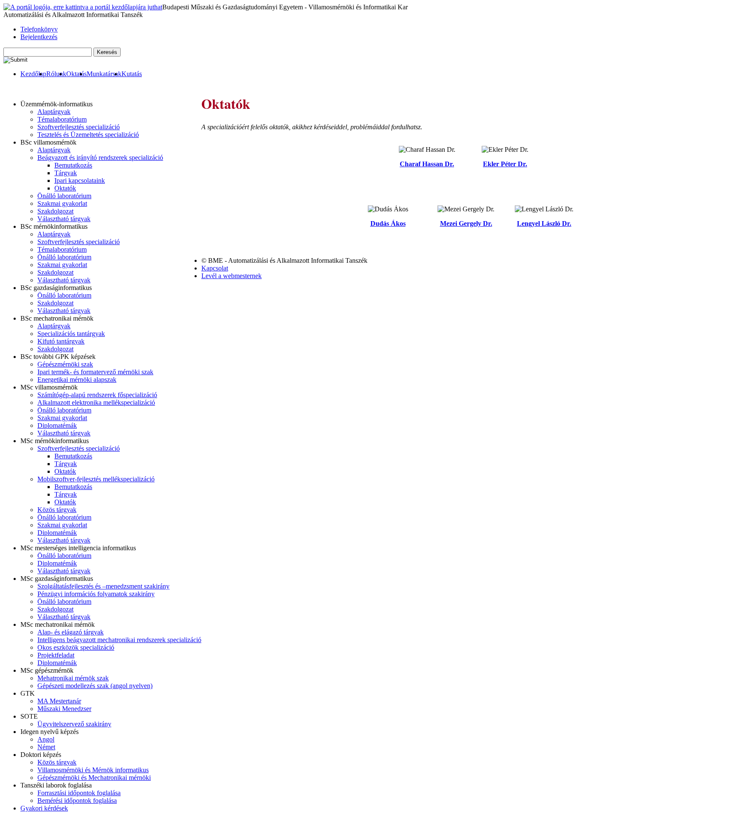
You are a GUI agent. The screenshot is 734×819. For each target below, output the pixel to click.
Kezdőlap (33, 73)
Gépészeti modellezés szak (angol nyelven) (94, 685)
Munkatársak (104, 73)
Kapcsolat (214, 268)
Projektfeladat (55, 655)
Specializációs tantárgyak (71, 333)
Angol (45, 739)
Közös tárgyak (56, 509)
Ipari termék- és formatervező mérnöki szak (95, 371)
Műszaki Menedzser (64, 708)
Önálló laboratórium (64, 195)
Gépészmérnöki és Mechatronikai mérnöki (94, 777)
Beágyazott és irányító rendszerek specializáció (100, 157)
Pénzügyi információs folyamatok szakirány (96, 593)
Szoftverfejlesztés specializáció (78, 127)
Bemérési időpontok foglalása (77, 800)
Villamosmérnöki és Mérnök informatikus (93, 770)
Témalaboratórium (62, 119)
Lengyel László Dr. (544, 223)
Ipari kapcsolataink (79, 180)
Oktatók (65, 188)
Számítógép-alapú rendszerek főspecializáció (97, 394)
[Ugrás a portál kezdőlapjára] (82, 7)
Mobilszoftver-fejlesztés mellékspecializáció (96, 479)
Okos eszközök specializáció (75, 647)
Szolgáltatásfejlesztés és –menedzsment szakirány (103, 586)
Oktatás (76, 73)
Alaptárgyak (54, 111)
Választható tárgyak (63, 218)
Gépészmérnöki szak (65, 364)
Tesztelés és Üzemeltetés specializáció (88, 134)
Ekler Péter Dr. (505, 164)
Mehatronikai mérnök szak (73, 678)
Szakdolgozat (55, 211)
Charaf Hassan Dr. (427, 164)
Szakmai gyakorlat (62, 203)
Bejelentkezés (38, 36)
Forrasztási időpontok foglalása (79, 792)
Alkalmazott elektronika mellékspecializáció (96, 402)
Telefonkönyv (39, 29)
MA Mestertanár (59, 701)
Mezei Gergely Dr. (466, 223)
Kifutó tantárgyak (61, 341)
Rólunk (56, 73)
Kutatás (131, 73)
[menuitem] (33, 74)
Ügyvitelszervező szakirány (74, 724)
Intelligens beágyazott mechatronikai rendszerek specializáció (119, 639)
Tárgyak (65, 172)
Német (46, 747)
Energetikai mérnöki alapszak (76, 379)
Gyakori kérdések (44, 808)
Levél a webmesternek (231, 275)
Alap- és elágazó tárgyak (70, 632)
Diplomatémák (57, 425)
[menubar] (72, 74)
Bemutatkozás (73, 165)
